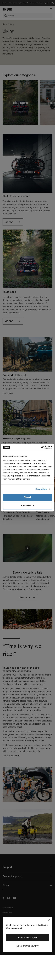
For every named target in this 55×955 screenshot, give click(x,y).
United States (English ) (27, 937)
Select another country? (27, 946)
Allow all (27, 497)
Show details (41, 489)
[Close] (49, 919)
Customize (26, 505)
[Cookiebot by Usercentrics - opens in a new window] (41, 447)
